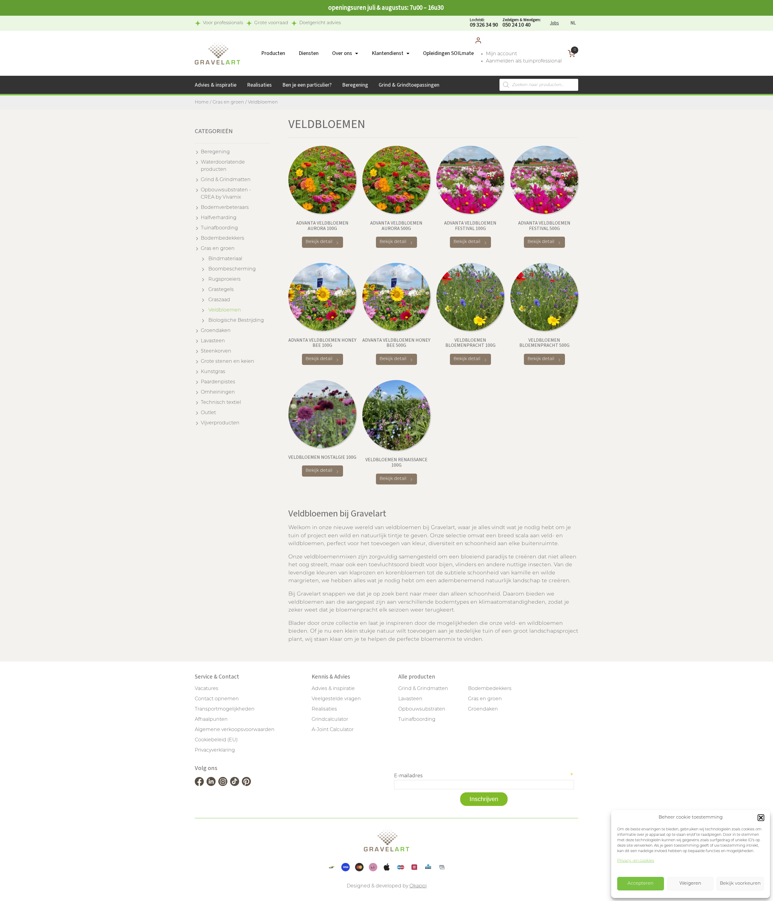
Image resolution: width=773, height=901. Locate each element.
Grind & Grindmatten (226, 179)
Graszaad (219, 300)
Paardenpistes (218, 382)
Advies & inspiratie (215, 85)
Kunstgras (213, 371)
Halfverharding (218, 218)
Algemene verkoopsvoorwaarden (234, 729)
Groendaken (216, 330)
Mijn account (501, 54)
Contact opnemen (217, 699)
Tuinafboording (219, 228)
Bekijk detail (319, 242)
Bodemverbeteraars (225, 207)
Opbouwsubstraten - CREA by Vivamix (226, 194)
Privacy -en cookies (635, 861)
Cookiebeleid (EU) (216, 740)
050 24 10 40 (521, 23)
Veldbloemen (224, 310)
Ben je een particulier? (307, 85)
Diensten (309, 53)
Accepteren (640, 883)
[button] (761, 818)
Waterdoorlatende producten (223, 166)
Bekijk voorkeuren (740, 883)
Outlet (208, 413)
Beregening (355, 85)
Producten (273, 53)
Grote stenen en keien (227, 361)
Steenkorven (216, 351)
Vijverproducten (220, 423)
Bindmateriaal (225, 259)
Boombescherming (232, 269)
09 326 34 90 (484, 23)
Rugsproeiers (224, 279)
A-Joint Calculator (333, 729)
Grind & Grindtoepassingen (409, 85)
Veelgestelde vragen (336, 699)
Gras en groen (228, 102)
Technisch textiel (221, 402)
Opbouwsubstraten (421, 709)
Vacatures (206, 688)
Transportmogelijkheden (225, 709)
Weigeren (690, 883)
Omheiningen (218, 392)
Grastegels (221, 289)
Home (202, 102)
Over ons (342, 53)
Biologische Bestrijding (236, 320)
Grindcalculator (330, 719)
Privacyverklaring (215, 750)
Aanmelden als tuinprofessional (524, 61)
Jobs (554, 23)
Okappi (418, 886)
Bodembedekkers (222, 238)
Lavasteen (213, 341)
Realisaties (259, 85)
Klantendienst (387, 53)
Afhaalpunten (211, 719)
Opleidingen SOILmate (448, 53)
